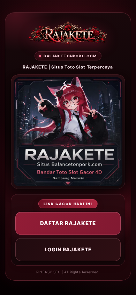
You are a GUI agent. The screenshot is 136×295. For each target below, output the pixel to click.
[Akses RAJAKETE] (68, 34)
